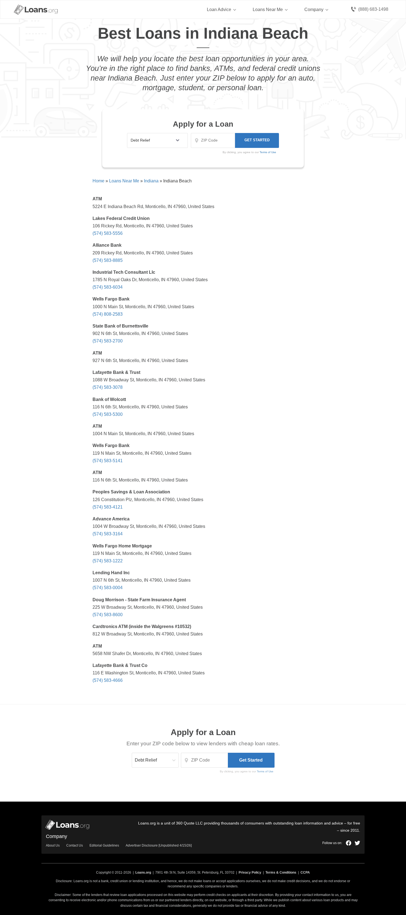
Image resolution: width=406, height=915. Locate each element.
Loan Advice (219, 9)
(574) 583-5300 (108, 414)
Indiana (151, 181)
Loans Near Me (268, 9)
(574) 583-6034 (108, 287)
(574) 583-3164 (108, 533)
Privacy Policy (250, 872)
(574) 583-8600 (108, 614)
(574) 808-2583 (108, 314)
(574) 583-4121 (108, 507)
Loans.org (143, 872)
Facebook (349, 843)
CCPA (305, 872)
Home (98, 181)
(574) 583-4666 (108, 680)
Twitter (357, 843)
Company (313, 9)
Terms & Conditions (280, 872)
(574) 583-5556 (108, 233)
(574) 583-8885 (108, 260)
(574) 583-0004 (108, 587)
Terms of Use (265, 771)
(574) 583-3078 (108, 387)
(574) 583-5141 (108, 460)
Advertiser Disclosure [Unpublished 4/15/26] (159, 845)
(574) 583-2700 (108, 341)
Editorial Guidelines (104, 845)
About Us (53, 845)
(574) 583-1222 (108, 560)
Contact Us (74, 845)
